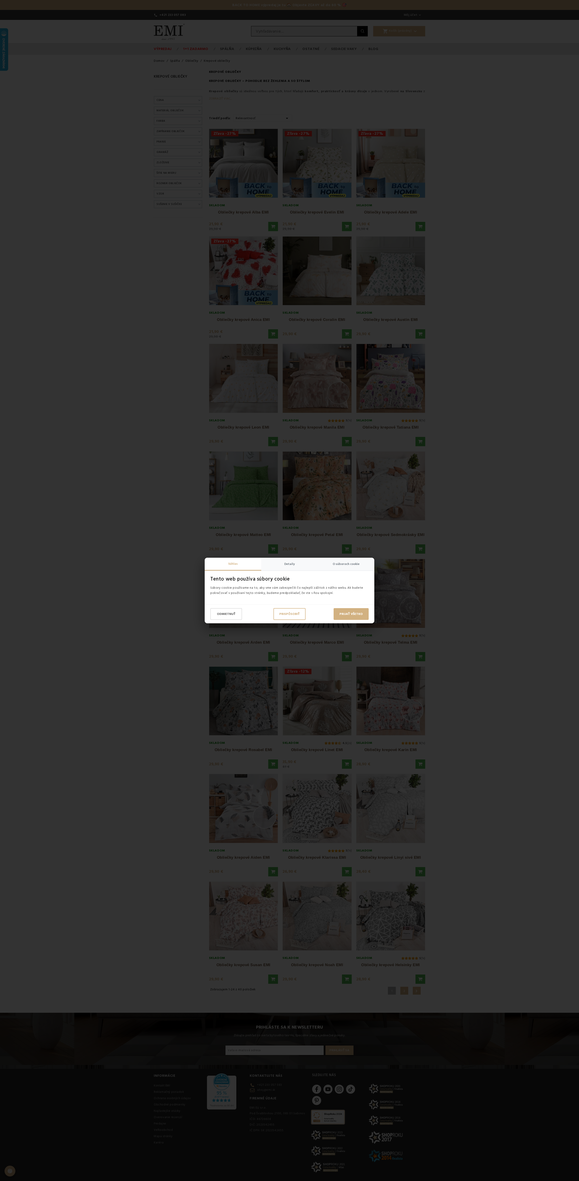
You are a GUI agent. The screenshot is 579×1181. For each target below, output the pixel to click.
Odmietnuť (226, 614)
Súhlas (233, 564)
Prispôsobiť (289, 614)
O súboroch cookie (346, 564)
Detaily (289, 564)
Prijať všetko (351, 614)
